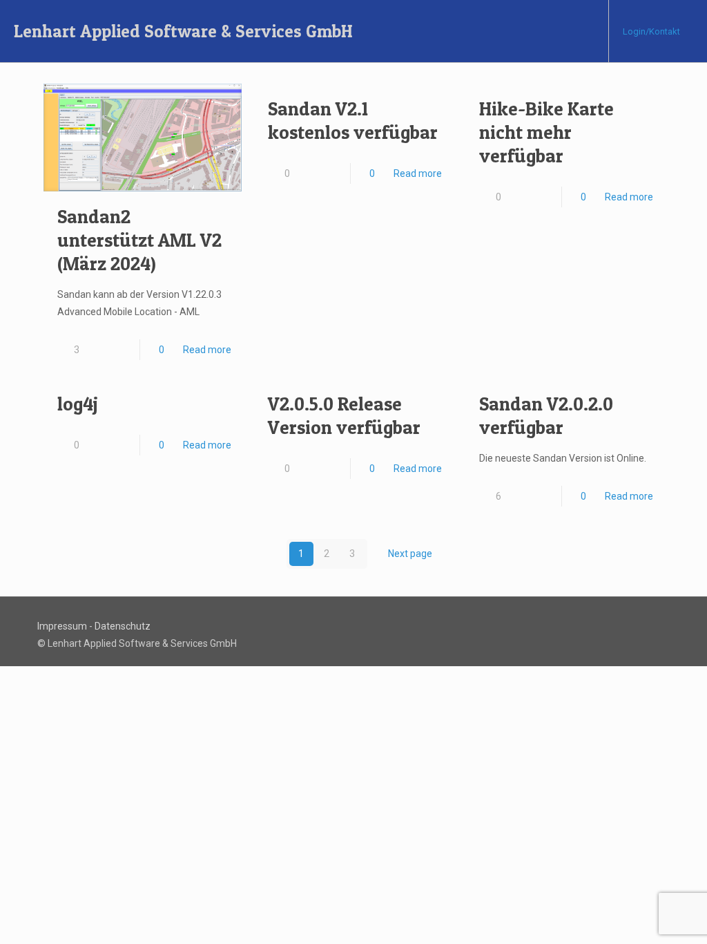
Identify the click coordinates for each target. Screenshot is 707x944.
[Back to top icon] (665, 620)
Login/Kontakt (651, 31)
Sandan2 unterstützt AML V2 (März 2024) (139, 240)
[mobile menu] (586, 31)
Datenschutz (123, 626)
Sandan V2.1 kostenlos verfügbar (353, 120)
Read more (207, 349)
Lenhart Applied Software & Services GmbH (183, 31)
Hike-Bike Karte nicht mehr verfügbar (546, 132)
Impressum (62, 626)
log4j (77, 404)
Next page (410, 553)
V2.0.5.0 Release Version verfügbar (344, 416)
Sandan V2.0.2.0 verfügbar (546, 416)
